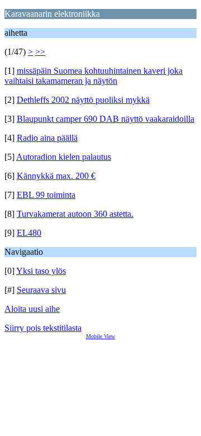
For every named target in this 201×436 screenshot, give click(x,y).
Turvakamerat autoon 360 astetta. (75, 214)
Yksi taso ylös (41, 271)
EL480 (29, 233)
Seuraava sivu (41, 290)
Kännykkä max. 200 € (56, 176)
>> (40, 51)
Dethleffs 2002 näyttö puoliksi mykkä (83, 100)
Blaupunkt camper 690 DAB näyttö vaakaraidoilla (105, 119)
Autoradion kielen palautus (63, 157)
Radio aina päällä (47, 138)
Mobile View (100, 336)
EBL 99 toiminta (46, 195)
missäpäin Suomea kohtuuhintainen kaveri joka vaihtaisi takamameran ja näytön (93, 76)
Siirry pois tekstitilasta (43, 328)
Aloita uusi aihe (32, 309)
